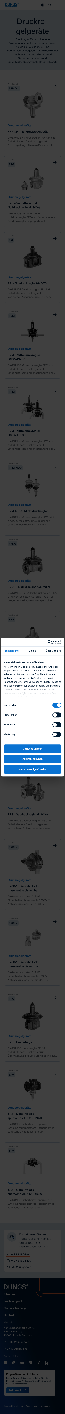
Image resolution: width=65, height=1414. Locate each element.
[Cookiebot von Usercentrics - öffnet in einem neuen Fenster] (47, 642)
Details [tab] (32, 650)
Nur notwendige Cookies (32, 769)
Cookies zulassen (32, 748)
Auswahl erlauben (32, 759)
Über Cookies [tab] (53, 650)
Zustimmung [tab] (12, 650)
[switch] (56, 714)
